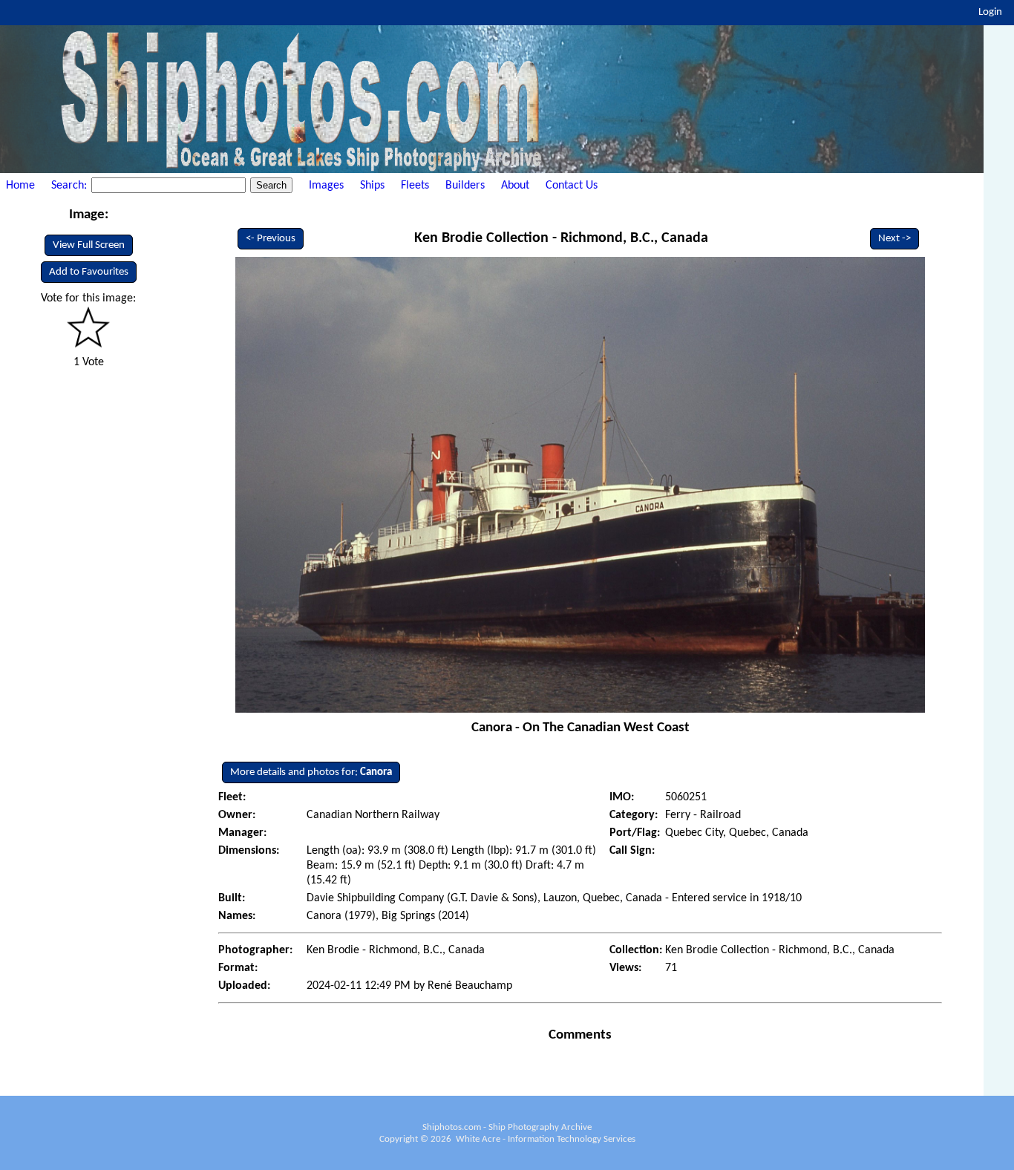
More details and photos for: (311, 772)
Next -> (894, 238)
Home (20, 186)
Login (990, 12)
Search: (70, 186)
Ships (372, 186)
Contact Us (572, 186)
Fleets (415, 186)
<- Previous (270, 238)
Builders (465, 186)
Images (326, 186)
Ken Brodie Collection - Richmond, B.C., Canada (561, 238)
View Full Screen (89, 245)
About (515, 186)
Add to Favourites (88, 272)
